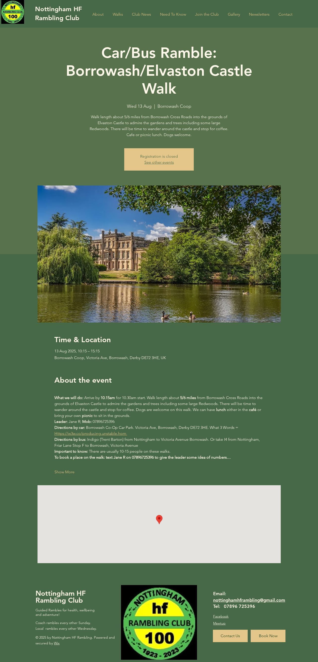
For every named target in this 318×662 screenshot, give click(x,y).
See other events (159, 162)
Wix (57, 643)
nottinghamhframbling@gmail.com (249, 600)
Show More (64, 472)
